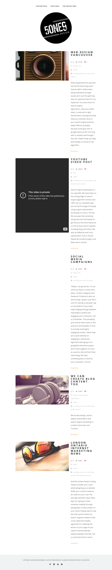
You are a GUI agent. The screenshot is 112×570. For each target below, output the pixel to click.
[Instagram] (50, 564)
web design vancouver (83, 475)
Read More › (75, 151)
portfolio (90, 181)
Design (75, 66)
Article (75, 273)
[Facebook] (54, 564)
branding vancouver (80, 73)
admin (75, 70)
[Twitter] (58, 564)
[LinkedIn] (61, 564)
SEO (79, 66)
